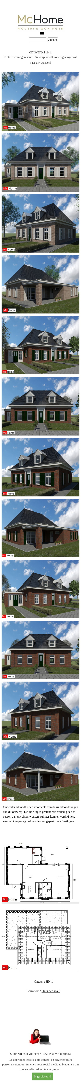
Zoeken (53, 39)
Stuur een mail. (50, 991)
